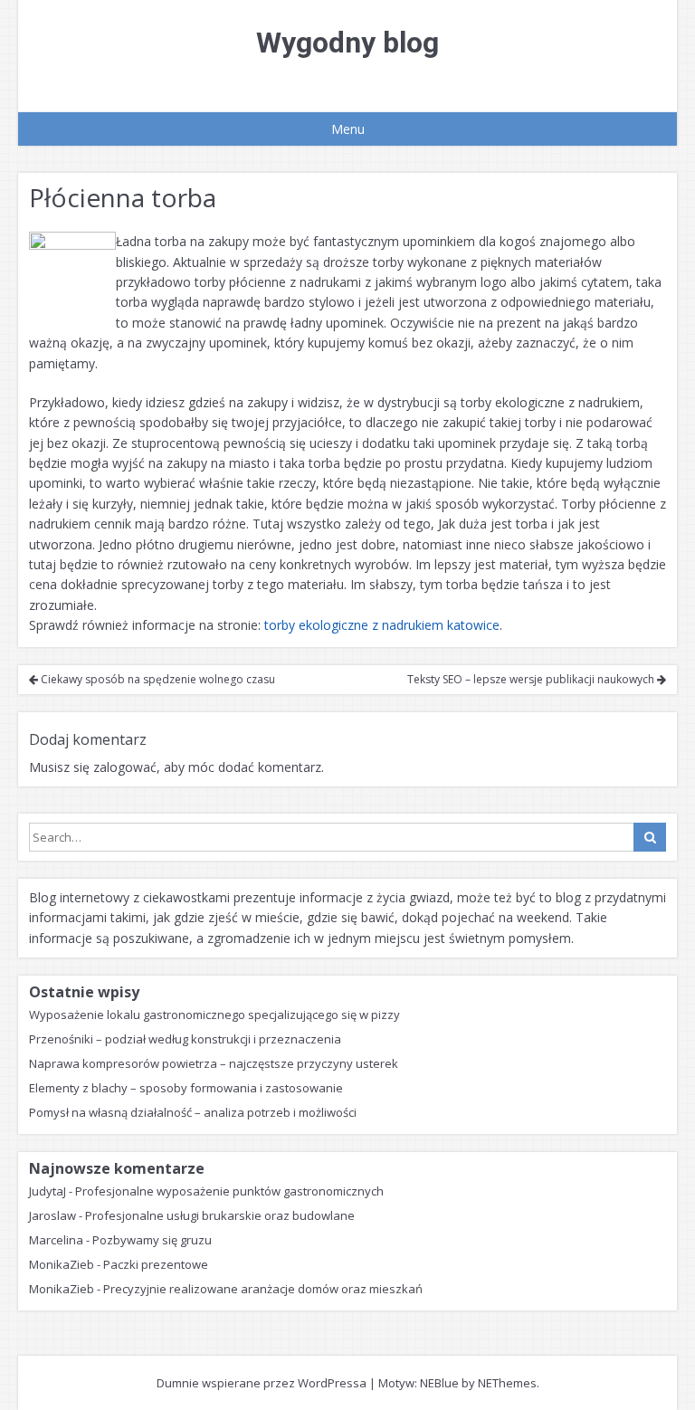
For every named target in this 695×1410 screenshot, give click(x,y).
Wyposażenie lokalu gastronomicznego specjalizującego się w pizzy (214, 1014)
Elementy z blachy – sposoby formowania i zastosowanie (186, 1088)
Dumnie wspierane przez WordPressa (262, 1383)
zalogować (125, 767)
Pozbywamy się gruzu (152, 1240)
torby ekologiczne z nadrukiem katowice (382, 625)
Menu (348, 129)
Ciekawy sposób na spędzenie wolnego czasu (156, 679)
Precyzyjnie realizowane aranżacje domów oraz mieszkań (263, 1289)
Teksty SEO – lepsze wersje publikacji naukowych (532, 679)
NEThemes (507, 1383)
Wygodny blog (347, 42)
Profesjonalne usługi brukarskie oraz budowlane (220, 1215)
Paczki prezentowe (155, 1264)
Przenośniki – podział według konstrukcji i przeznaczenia (185, 1039)
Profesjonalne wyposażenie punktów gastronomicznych (229, 1191)
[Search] (649, 837)
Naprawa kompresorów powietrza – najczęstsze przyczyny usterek (213, 1063)
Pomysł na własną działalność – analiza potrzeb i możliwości (193, 1112)
